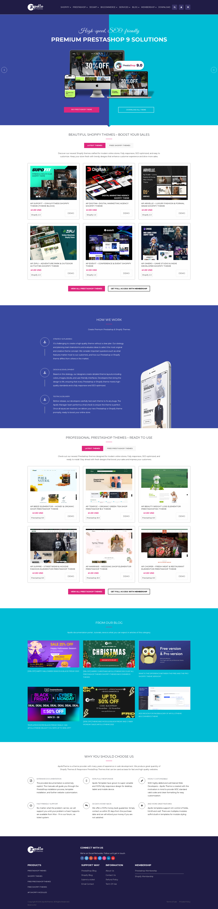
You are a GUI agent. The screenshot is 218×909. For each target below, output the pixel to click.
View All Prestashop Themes (86, 288)
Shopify (65, 7)
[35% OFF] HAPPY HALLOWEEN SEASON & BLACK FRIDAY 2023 (53, 671)
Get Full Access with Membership (129, 288)
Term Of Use (111, 884)
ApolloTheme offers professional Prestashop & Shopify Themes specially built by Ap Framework (37, 7)
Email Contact (87, 884)
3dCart (93, 7)
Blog (135, 7)
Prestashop (79, 7)
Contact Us (111, 875)
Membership (148, 7)
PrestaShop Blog (88, 871)
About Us (110, 871)
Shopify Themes (35, 876)
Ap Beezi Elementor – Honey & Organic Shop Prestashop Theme (52, 507)
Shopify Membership (144, 876)
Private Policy (184, 902)
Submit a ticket (88, 879)
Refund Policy (112, 879)
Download (164, 7)
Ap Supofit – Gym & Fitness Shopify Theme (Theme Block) (49, 204)
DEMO (71, 213)
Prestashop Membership (146, 871)
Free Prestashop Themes (39, 881)
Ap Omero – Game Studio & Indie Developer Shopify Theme (159, 264)
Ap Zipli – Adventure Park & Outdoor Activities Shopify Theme (51, 264)
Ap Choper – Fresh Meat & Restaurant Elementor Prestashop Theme (162, 567)
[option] (109, 70)
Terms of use (172, 902)
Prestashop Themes (37, 871)
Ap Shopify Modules (37, 892)
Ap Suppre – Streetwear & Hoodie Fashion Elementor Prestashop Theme (52, 567)
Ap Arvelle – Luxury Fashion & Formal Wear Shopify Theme (162, 204)
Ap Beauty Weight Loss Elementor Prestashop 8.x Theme (161, 507)
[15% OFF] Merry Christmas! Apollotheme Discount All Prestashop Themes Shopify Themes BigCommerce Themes (108, 674)
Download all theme (136, 110)
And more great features (160, 804)
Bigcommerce (108, 7)
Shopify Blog (87, 875)
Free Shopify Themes (37, 887)
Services (123, 7)
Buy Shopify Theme (82, 109)
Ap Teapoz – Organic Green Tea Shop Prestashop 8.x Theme (106, 507)
